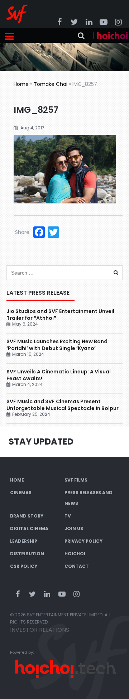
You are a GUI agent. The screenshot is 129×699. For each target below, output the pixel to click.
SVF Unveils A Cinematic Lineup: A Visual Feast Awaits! (58, 375)
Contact (76, 566)
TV (67, 516)
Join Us (73, 528)
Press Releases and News (88, 497)
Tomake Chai (50, 84)
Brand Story (26, 516)
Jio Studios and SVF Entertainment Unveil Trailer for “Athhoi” (60, 315)
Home (21, 84)
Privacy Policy (83, 541)
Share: (22, 232)
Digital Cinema (29, 528)
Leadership (23, 541)
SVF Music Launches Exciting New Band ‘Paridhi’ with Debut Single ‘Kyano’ (57, 345)
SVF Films (75, 480)
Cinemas (21, 492)
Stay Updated (41, 441)
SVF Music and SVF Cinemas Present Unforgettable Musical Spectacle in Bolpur (62, 405)
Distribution (27, 554)
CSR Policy (23, 566)
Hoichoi (74, 554)
